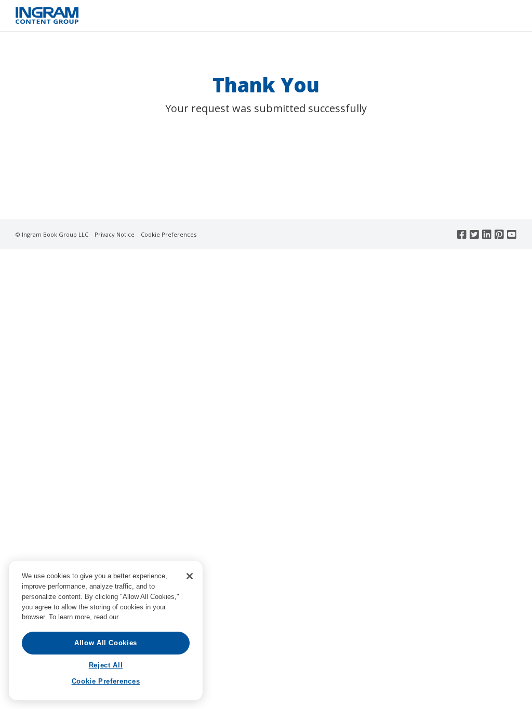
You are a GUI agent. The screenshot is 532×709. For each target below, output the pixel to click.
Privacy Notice (115, 234)
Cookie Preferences (168, 234)
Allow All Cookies (105, 643)
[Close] (189, 576)
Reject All (106, 665)
